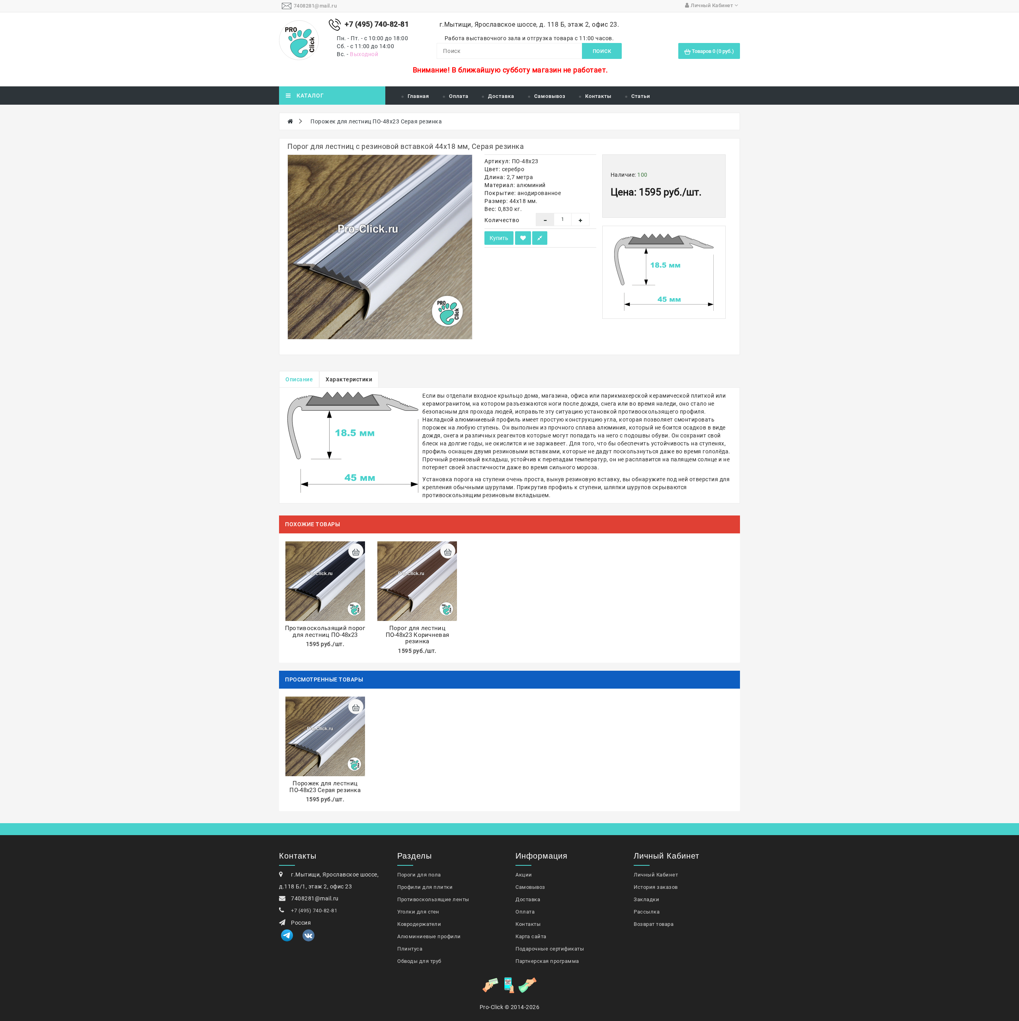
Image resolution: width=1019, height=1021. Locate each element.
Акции (523, 875)
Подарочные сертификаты (549, 949)
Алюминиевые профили (429, 936)
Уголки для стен (418, 912)
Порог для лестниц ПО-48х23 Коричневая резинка (417, 635)
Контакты (598, 96)
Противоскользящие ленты (433, 899)
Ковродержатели (419, 924)
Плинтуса (409, 949)
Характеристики (349, 379)
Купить (499, 238)
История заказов (656, 887)
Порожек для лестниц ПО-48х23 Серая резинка (376, 121)
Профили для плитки (425, 887)
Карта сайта (531, 936)
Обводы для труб (419, 961)
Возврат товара (653, 924)
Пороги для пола (419, 875)
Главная (418, 96)
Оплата (459, 96)
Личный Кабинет (656, 875)
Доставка (501, 96)
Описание (299, 379)
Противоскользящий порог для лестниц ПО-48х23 (325, 631)
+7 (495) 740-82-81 (314, 911)
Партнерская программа (547, 961)
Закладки (646, 899)
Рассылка (647, 912)
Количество (501, 220)
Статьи (640, 96)
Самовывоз (550, 96)
